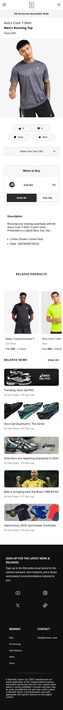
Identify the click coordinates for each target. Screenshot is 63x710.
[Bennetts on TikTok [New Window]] (45, 608)
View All (53, 360)
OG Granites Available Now (31, 13)
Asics (12, 663)
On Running (15, 644)
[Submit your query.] (58, 5)
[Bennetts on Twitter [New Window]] (17, 608)
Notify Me (22, 198)
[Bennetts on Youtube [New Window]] (17, 596)
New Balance (15, 650)
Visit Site (47, 198)
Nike (11, 638)
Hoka (11, 657)
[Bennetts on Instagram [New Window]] (45, 596)
